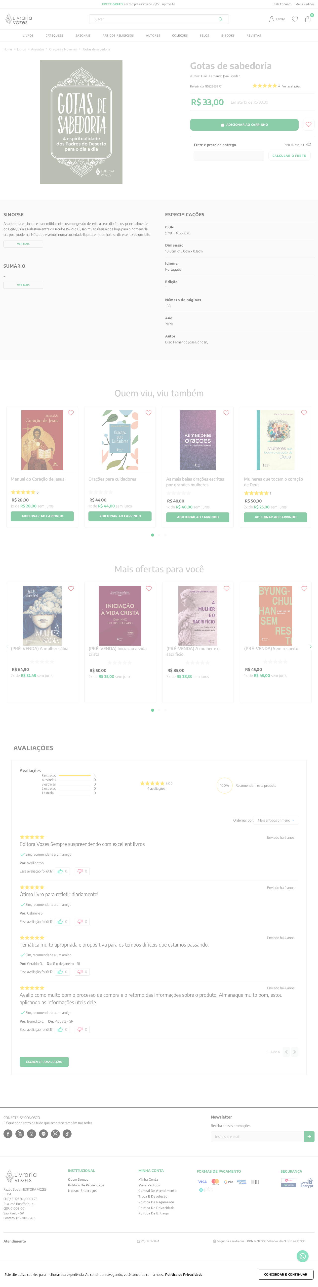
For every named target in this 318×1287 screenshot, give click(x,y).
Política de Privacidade (183, 1274)
